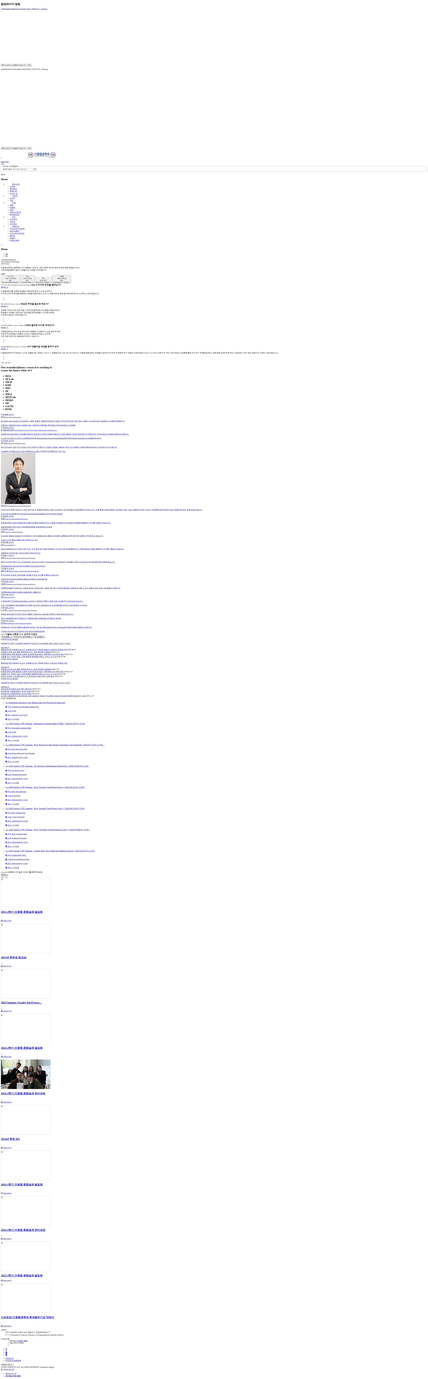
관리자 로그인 (8, 1369)
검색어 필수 (7, 169)
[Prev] (2, 877)
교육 (14, 203)
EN (6, 256)
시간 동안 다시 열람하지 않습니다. (14, 65)
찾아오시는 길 (10, 1374)
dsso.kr (51, 1367)
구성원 (14, 196)
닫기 (29, 65)
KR (6, 254)
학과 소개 (16, 184)
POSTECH (9, 1358)
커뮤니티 (15, 226)
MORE (4, 287)
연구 (14, 217)
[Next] (6, 877)
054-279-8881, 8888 (20, 1341)
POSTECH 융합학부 (13, 1361)
